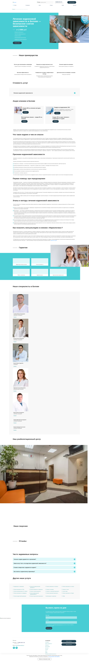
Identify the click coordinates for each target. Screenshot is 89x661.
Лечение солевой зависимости (35, 591)
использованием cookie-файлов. (54, 656)
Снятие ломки (65, 591)
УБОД (64, 596)
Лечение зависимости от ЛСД (19, 589)
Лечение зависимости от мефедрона (20, 593)
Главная (13, 9)
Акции (63, 5)
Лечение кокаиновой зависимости (52, 593)
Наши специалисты (48, 643)
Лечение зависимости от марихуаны (36, 589)
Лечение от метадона (50, 589)
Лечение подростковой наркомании (20, 596)
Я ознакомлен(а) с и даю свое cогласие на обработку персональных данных (60, 624)
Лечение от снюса (66, 589)
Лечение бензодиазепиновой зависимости (35, 587)
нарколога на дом (54, 240)
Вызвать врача (71, 2)
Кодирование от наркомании (19, 586)
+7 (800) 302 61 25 (58, 1)
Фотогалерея (47, 646)
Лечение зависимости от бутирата (52, 586)
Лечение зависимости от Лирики (68, 593)
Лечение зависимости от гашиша (68, 586)
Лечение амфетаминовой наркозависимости (34, 594)
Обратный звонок (69, 644)
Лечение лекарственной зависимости (36, 596)
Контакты (74, 5)
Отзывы (51, 5)
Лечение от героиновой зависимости (52, 591)
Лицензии (47, 645)
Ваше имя (47, 615)
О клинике (47, 642)
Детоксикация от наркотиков (51, 596)
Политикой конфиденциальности (58, 624)
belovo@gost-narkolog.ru (20, 645)
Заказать (25, 112)
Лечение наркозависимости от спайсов (20, 591)
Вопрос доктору (69, 641)
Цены (40, 5)
